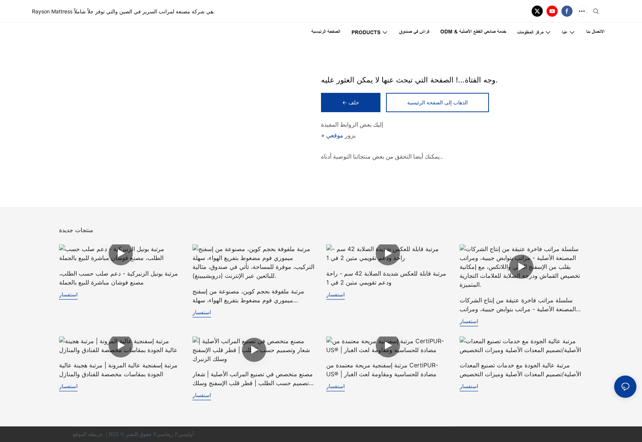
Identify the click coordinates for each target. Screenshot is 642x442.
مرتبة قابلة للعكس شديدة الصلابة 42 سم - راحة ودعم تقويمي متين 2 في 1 (386, 278)
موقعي (334, 135)
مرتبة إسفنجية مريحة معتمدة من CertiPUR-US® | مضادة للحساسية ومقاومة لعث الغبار (382, 369)
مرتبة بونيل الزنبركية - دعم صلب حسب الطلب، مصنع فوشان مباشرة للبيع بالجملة (118, 278)
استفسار (68, 294)
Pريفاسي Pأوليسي (174, 434)
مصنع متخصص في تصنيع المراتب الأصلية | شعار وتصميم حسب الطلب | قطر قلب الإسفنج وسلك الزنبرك (252, 378)
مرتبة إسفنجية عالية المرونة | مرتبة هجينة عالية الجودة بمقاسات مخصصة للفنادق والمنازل (118, 369)
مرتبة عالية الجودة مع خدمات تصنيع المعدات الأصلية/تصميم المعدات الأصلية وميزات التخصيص (520, 369)
